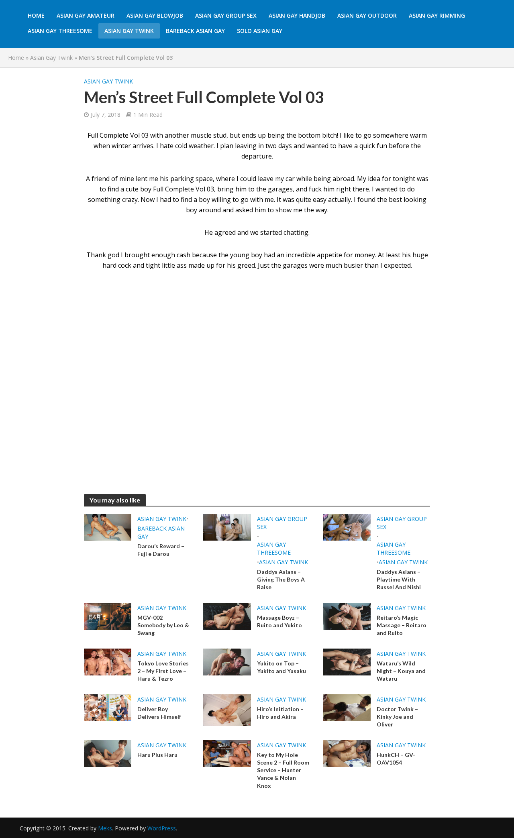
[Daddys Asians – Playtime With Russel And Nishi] (347, 526)
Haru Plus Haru (157, 754)
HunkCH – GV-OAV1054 (396, 758)
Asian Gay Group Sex (226, 15)
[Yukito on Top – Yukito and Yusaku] (227, 661)
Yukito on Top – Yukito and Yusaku (281, 667)
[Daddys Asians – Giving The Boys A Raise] (227, 526)
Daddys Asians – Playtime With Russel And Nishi (399, 579)
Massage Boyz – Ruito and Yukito (279, 621)
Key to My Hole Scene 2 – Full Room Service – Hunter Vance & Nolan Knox (283, 770)
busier (353, 265)
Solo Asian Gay (259, 31)
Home (36, 15)
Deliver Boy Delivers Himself (159, 713)
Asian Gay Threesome (60, 31)
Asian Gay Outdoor (367, 15)
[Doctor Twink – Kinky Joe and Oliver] (347, 707)
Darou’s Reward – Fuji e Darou (160, 550)
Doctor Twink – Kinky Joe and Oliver (397, 717)
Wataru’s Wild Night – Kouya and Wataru (401, 671)
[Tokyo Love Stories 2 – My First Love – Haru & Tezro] (108, 661)
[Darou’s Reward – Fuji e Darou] (108, 526)
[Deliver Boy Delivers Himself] (108, 707)
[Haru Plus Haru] (108, 753)
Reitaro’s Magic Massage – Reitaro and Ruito (401, 625)
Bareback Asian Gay (195, 31)
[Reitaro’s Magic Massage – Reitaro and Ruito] (347, 615)
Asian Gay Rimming (437, 15)
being (322, 178)
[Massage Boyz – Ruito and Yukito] (227, 615)
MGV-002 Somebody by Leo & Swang (163, 625)
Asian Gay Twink (129, 31)
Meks (105, 828)
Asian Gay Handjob (297, 15)
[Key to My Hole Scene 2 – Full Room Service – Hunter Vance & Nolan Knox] (227, 753)
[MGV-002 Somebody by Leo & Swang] (108, 615)
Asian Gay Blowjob (154, 15)
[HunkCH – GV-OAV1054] (347, 753)
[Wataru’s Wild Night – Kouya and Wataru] (347, 661)
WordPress (161, 828)
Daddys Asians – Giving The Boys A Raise (281, 579)
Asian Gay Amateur (85, 15)
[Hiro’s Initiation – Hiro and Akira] (227, 709)
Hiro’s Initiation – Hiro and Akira (280, 713)
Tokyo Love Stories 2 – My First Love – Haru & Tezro (163, 671)
